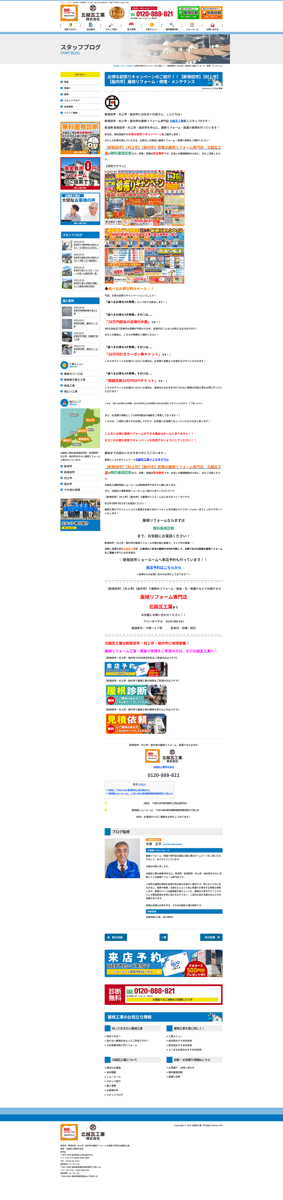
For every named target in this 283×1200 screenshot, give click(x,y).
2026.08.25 (86, 257)
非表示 (142, 784)
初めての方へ (70, 29)
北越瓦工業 (177, 121)
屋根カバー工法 (73, 374)
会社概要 (111, 1072)
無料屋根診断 (172, 29)
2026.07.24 (86, 348)
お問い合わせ (212, 29)
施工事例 (131, 29)
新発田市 (69, 472)
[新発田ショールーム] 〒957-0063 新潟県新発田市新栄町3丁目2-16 (140, 793)
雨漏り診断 (174, 1076)
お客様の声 (112, 1090)
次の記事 (210, 937)
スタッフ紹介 (111, 29)
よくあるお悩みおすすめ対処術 (184, 1049)
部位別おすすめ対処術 (180, 1045)
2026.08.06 (86, 283)
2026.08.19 (86, 270)
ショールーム (192, 29)
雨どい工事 (70, 391)
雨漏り (67, 88)
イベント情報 (70, 112)
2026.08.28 (86, 244)
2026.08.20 (85, 310)
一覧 (163, 937)
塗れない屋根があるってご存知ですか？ (128, 1040)
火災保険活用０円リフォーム (122, 1045)
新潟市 (68, 466)
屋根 (66, 94)
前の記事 (117, 937)
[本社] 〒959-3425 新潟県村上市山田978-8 (129, 789)
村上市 (68, 478)
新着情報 (68, 106)
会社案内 (91, 29)
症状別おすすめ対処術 (180, 1040)
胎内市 (68, 484)
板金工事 (69, 385)
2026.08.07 (86, 323)
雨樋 (66, 81)
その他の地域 (72, 489)
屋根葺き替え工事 (74, 379)
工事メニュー (151, 29)
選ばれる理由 (114, 1067)
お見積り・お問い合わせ (181, 1067)
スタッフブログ (115, 1094)
